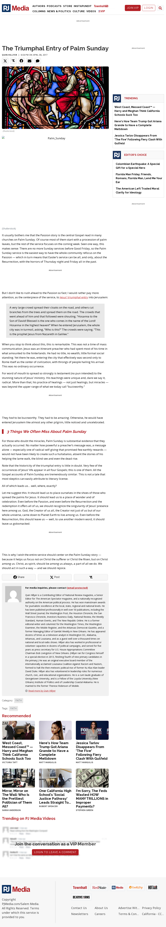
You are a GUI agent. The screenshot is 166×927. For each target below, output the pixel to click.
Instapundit (83, 6)
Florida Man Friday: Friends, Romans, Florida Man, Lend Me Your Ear (139, 178)
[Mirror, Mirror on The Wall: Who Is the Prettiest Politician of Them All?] (18, 778)
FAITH (19, 700)
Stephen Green (84, 810)
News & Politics (59, 11)
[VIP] (102, 11)
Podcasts (54, 6)
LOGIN (148, 7)
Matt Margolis (47, 762)
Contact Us (79, 908)
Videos (91, 11)
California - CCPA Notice (153, 914)
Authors (38, 6)
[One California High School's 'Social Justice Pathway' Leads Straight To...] (55, 778)
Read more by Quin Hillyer (42, 690)
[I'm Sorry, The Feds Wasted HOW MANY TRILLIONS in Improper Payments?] (92, 778)
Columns (39, 11)
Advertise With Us (129, 908)
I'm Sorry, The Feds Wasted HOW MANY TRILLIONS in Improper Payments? (92, 798)
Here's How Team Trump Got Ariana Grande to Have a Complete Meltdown (54, 751)
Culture (79, 11)
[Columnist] (14, 593)
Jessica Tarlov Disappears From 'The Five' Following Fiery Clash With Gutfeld (91, 751)
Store (67, 6)
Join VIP (133, 7)
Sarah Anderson (11, 810)
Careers (100, 914)
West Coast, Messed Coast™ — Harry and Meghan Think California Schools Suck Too (17, 751)
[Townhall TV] (102, 6)
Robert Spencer (48, 806)
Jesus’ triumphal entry (74, 297)
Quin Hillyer (9, 54)
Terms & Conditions (129, 914)
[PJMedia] (15, 8)
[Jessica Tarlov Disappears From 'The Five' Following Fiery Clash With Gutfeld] (92, 730)
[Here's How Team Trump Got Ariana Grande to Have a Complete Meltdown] (55, 730)
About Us (101, 908)
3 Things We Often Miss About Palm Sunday (46, 431)
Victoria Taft (10, 762)
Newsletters (79, 914)
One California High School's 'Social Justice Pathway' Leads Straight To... (55, 796)
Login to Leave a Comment (55, 852)
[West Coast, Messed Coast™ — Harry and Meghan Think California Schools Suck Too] (18, 730)
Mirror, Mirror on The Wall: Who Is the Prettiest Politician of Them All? (17, 798)
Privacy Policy (151, 908)
